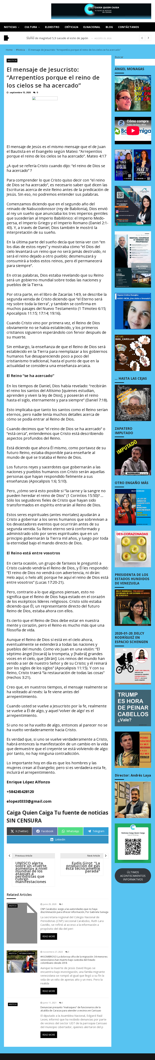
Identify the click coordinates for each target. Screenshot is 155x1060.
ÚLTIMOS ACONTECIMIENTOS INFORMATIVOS (133, 875)
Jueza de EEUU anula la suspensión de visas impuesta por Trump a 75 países (76, 38)
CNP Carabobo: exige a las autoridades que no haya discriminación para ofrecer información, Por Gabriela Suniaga (74, 911)
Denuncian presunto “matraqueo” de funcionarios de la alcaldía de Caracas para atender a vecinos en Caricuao (70, 1009)
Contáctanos (128, 27)
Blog (109, 27)
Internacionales (26, 953)
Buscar (119, 57)
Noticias (10, 27)
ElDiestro (52, 27)
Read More (49, 936)
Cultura (31, 27)
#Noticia (12, 60)
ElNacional (91, 27)
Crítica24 (71, 27)
